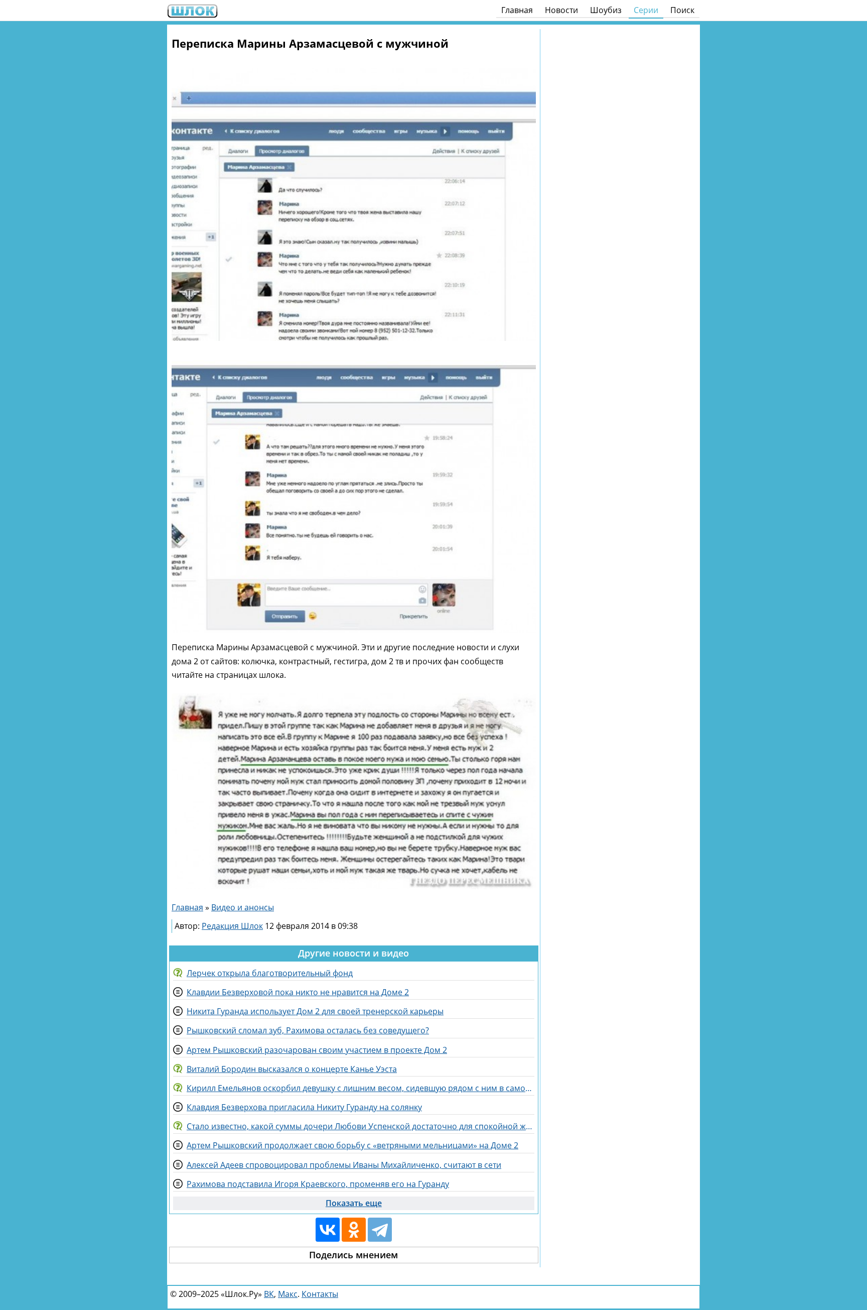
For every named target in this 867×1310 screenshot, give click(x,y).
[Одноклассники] (354, 1230)
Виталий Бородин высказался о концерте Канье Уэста (292, 1069)
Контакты (320, 1293)
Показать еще (354, 1203)
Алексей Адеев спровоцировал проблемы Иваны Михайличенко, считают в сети (344, 1164)
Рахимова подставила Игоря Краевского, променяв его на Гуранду (318, 1183)
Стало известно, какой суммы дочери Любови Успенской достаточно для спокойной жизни (360, 1126)
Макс (288, 1293)
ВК (269, 1293)
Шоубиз (606, 10)
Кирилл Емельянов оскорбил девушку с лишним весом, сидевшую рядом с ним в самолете (360, 1088)
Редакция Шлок (232, 925)
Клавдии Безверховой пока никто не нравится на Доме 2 (298, 992)
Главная (517, 10)
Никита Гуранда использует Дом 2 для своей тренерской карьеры (315, 1011)
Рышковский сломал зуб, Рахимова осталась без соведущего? (308, 1030)
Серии (646, 10)
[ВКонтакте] (328, 1230)
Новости (561, 10)
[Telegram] (380, 1230)
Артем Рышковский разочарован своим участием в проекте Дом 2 (317, 1049)
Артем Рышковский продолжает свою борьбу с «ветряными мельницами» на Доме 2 (352, 1145)
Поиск (682, 10)
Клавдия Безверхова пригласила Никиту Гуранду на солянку (304, 1107)
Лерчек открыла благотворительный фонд (270, 973)
